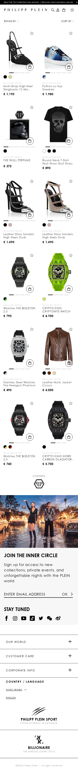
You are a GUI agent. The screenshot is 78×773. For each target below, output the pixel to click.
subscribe (39, 66)
